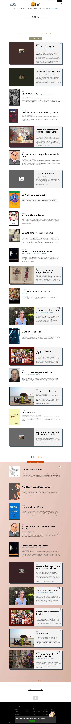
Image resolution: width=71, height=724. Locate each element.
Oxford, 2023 (25, 293)
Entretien (38, 44)
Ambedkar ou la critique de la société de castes (40, 155)
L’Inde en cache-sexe (31, 331)
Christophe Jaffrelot (26, 415)
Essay (23, 467)
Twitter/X (45, 715)
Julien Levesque (17, 33)
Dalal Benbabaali (35, 33)
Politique (14, 8)
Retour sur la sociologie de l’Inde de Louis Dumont (34, 253)
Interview (38, 588)
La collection (25, 410)
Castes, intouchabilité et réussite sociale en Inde (47, 130)
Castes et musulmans (45, 173)
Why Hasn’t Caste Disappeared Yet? (38, 486)
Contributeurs (35, 712)
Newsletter (46, 708)
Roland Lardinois (26, 256)
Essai (37, 70)
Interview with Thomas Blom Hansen (45, 658)
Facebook (54, 708)
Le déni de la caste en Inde (48, 71)
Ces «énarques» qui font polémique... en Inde (47, 432)
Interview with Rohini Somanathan (44, 592)
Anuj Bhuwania (25, 489)
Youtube (53, 709)
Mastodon (46, 711)
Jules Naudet (39, 50)
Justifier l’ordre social (31, 412)
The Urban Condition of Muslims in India (47, 655)
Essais (47, 8)
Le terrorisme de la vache (47, 391)
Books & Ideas (60, 0)
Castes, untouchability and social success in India (48, 566)
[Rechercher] (61, 4)
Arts (26, 8)
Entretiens (56, 8)
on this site (57, 553)
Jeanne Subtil (25, 334)
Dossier (23, 231)
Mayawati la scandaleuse (33, 214)
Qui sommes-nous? (36, 708)
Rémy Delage (39, 176)
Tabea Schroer (25, 510)
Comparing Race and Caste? (35, 545)
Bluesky (45, 709)
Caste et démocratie (45, 46)
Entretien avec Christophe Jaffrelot (44, 48)
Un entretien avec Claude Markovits (31, 374)
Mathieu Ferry (39, 394)
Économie (22, 8)
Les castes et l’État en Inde (48, 310)
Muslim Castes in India (32, 469)
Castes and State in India (47, 590)
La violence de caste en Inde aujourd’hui (40, 112)
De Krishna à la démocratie (34, 194)
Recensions (51, 8)
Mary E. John (46, 74)
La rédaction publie (26, 289)
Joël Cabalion (25, 115)
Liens (34, 714)
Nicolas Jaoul (25, 218)
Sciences (43, 8)
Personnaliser (39, 720)
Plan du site (35, 715)
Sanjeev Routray (48, 33)
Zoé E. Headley (25, 97)
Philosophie (35, 8)
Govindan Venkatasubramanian (26, 33)
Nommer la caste (29, 92)
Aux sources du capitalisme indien (37, 372)
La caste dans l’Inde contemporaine (38, 232)
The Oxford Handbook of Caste (36, 291)
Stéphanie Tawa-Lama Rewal (47, 356)
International (30, 8)
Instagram (46, 714)
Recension (24, 110)
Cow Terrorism (42, 632)
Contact (34, 709)
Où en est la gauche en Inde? (46, 351)
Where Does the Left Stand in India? (48, 612)
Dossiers (26, 712)
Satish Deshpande (41, 33)
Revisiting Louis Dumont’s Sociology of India (33, 547)
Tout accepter (32, 720)
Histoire (40, 8)
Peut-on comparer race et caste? (37, 251)
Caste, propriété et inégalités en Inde (44, 271)
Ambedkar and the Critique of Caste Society (38, 527)
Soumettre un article (36, 711)
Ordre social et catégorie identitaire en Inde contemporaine (37, 94)
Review (23, 485)
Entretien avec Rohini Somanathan (44, 312)
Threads (45, 712)
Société (18, 8)
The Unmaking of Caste (32, 506)
